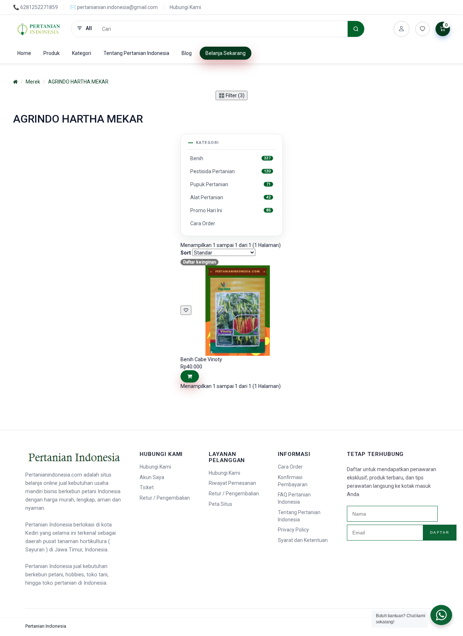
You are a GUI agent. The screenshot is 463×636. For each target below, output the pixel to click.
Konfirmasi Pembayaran (292, 480)
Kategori (81, 53)
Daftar (440, 532)
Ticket (147, 487)
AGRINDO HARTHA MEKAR (78, 82)
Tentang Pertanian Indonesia (136, 53)
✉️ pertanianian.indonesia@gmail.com (114, 7)
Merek (33, 82)
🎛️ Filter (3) (231, 95)
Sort (185, 253)
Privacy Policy (293, 530)
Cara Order (290, 467)
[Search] (356, 29)
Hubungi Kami (185, 7)
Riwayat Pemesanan (232, 483)
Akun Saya (152, 477)
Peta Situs (220, 504)
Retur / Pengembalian (165, 498)
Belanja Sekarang (225, 53)
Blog (187, 53)
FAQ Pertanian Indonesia (294, 498)
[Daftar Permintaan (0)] (422, 29)
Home (24, 53)
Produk (51, 53)
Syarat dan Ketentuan (303, 540)
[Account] (401, 29)
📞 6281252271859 (35, 7)
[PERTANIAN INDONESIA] (39, 29)
